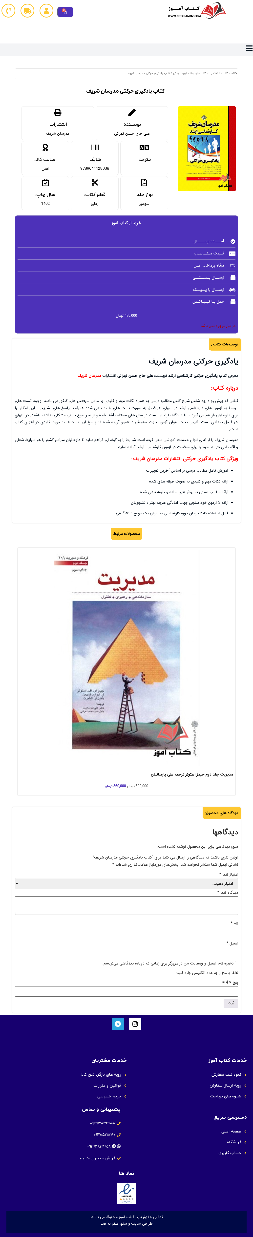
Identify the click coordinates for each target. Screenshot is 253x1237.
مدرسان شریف (57, 133)
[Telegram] (118, 1024)
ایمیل (232, 943)
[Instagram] (135, 1024)
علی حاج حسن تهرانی (132, 133)
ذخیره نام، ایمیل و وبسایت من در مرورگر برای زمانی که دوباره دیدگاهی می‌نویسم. (168, 963)
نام (234, 923)
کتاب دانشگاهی (219, 73)
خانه (234, 73)
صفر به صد (110, 1223)
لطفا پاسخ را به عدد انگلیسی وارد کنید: (207, 973)
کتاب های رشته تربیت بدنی (189, 73)
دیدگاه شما (227, 893)
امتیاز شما (228, 875)
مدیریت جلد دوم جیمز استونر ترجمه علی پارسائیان (192, 774)
